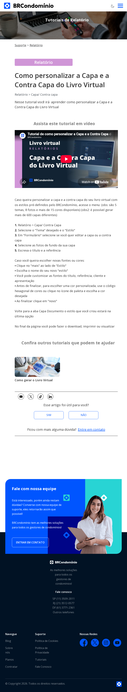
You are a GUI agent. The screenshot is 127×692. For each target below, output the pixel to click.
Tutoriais (40, 659)
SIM (48, 415)
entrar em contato (30, 542)
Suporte (20, 45)
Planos (9, 659)
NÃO (83, 415)
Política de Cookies (46, 641)
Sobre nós (9, 650)
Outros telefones (63, 612)
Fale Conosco (43, 667)
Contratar (11, 667)
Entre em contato (91, 429)
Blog (8, 641)
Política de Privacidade (42, 650)
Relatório (36, 45)
